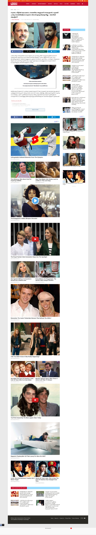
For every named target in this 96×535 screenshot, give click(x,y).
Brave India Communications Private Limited (21, 518)
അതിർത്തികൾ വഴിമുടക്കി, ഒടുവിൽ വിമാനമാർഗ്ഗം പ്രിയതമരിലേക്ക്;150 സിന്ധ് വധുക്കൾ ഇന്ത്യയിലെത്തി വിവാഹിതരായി (26, 494)
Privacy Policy (68, 518)
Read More (35, 109)
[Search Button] (84, 0)
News (27, 3)
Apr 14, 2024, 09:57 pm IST (26, 19)
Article (56, 3)
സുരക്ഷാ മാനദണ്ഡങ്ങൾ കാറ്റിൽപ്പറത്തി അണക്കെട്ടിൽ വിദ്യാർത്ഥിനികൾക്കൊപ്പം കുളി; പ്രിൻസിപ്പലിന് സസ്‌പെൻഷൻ (52, 494)
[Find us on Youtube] (84, 518)
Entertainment (42, 3)
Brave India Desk (15, 19)
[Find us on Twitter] (82, 518)
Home (12, 9)
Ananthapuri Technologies (23, 519)
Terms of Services (75, 518)
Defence (34, 3)
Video (78, 3)
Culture (66, 3)
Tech (61, 3)
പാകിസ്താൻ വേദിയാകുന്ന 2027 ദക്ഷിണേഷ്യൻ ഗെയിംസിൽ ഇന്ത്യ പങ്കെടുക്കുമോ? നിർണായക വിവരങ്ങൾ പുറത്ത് (26, 503)
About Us (23, 0)
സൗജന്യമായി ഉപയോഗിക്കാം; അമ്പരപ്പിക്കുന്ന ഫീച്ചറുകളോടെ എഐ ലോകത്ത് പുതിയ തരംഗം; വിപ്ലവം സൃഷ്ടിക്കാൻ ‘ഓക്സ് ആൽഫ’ (78, 38)
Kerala (18, 9)
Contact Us (28, 0)
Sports (50, 3)
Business (73, 3)
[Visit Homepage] (14, 4)
